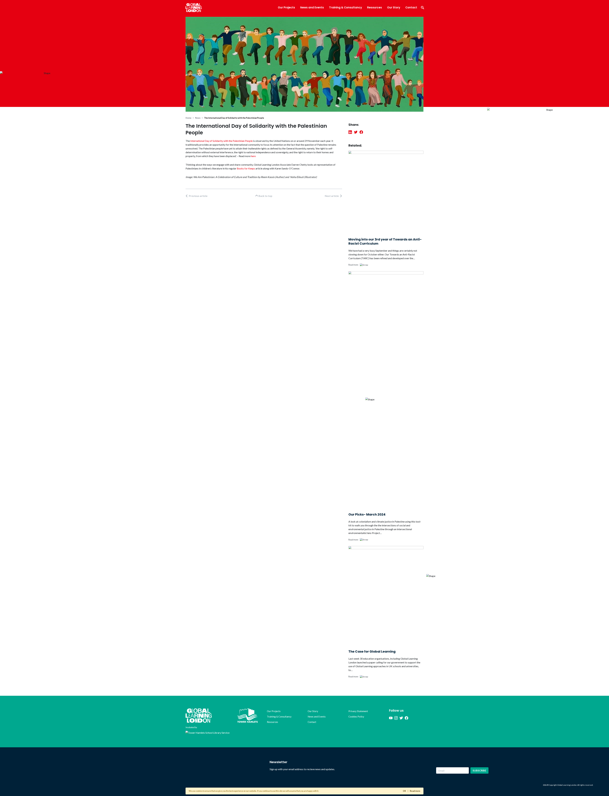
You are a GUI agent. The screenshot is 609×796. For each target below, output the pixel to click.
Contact (411, 7)
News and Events (312, 7)
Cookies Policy (356, 716)
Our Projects (286, 7)
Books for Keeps (245, 168)
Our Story (393, 7)
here (253, 156)
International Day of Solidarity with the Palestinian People (221, 140)
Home (188, 118)
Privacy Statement (358, 711)
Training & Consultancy (345, 7)
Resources (374, 7)
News (197, 118)
